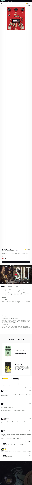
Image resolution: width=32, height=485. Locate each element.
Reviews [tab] (2, 385)
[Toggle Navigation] (1, 3)
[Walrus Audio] (16, 3)
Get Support (5, 1)
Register (15, 1)
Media (10, 286)
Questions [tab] (7, 385)
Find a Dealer (2, 1)
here (26, 329)
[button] (10, 250)
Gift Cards (9, 1)
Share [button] (2, 412)
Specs (16, 286)
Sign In (12, 1)
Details (3, 286)
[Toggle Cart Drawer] (30, 3)
